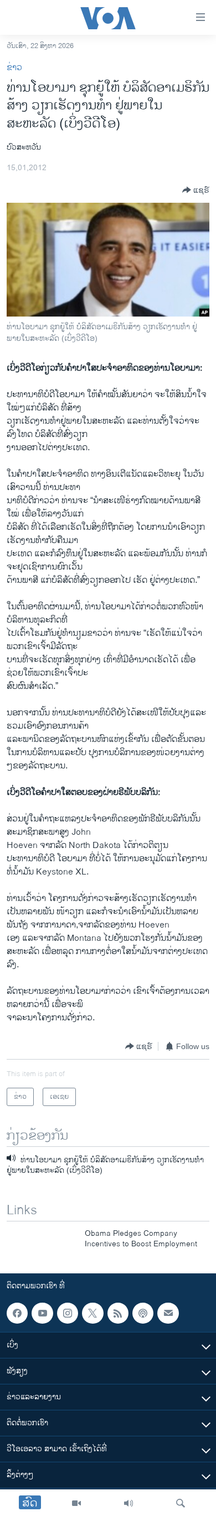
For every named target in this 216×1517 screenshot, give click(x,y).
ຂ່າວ (14, 67)
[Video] (76, 1503)
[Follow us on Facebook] (17, 1313)
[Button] (195, 190)
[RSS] (117, 1313)
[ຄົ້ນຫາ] (180, 1503)
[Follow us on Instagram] (67, 1313)
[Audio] (128, 1503)
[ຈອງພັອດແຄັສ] (167, 1313)
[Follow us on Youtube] (42, 1313)
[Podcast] (142, 1313)
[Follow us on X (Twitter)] (92, 1313)
